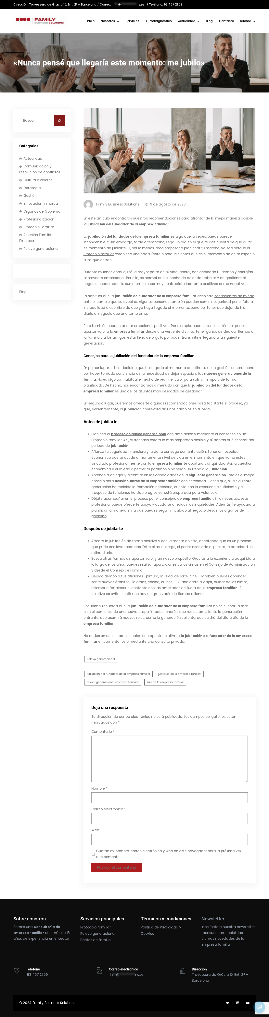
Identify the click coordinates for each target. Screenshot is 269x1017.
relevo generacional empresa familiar (113, 682)
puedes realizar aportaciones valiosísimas (162, 564)
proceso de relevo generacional (138, 434)
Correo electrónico (108, 809)
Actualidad (32, 158)
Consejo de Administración (232, 564)
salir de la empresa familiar (165, 682)
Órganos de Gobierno (41, 211)
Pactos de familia (95, 940)
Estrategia (32, 188)
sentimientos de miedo (234, 296)
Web (95, 830)
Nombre (99, 788)
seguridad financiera (128, 451)
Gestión (30, 195)
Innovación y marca (40, 203)
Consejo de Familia (126, 570)
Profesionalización (38, 219)
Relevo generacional (40, 248)
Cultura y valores (37, 180)
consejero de (186, 498)
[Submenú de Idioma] (254, 21)
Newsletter (212, 919)
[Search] (59, 120)
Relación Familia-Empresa (36, 238)
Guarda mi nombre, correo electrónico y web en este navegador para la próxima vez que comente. (168, 854)
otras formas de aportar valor (128, 558)
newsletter (246, 927)
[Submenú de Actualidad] (198, 21)
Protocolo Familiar (38, 227)
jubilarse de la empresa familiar (179, 674)
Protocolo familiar (98, 254)
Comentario (102, 731)
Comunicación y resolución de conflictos (39, 169)
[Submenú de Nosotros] (118, 21)
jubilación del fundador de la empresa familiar (118, 674)
